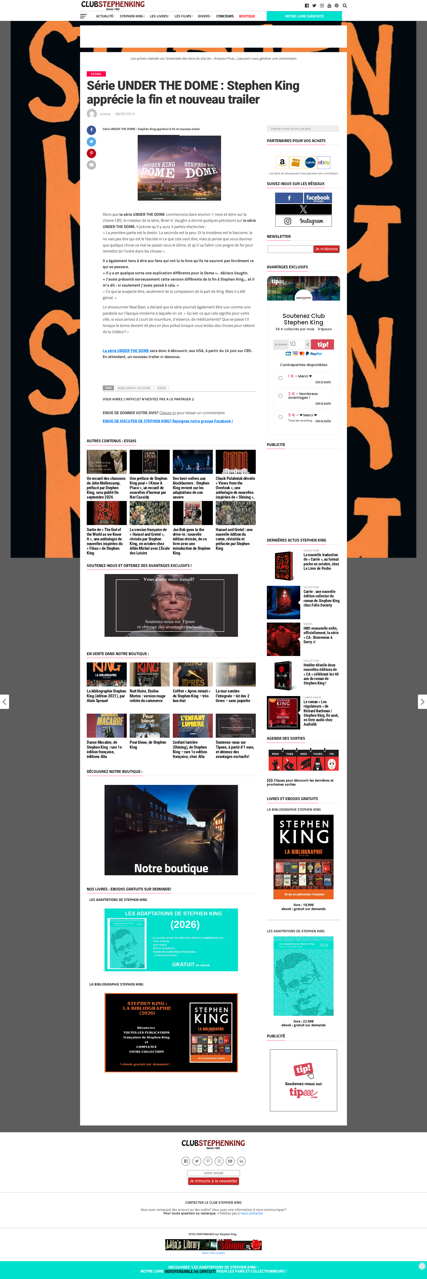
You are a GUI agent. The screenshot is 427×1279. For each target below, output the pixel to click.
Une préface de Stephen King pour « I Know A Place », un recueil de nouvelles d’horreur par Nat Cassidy (148, 488)
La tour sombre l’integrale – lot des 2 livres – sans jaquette (233, 695)
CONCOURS (225, 16)
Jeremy (105, 113)
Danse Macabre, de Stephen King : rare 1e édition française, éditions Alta (104, 749)
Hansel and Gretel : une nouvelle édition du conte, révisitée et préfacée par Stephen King (234, 539)
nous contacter (251, 1213)
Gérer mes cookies (213, 1252)
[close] (422, 1266)
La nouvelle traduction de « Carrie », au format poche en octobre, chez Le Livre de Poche (321, 561)
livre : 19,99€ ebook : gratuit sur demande (304, 906)
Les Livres (159, 16)
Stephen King (131, 16)
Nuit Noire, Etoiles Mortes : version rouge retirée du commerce (147, 695)
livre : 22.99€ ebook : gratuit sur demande (304, 1023)
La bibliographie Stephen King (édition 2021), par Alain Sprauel (106, 695)
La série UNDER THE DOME (126, 350)
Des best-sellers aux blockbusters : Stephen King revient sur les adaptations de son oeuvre (191, 488)
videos (161, 387)
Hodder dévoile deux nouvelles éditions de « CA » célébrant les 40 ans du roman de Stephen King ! (321, 674)
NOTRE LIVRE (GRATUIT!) (304, 16)
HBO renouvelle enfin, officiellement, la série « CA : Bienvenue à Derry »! (321, 635)
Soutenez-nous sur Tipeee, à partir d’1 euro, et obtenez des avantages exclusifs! (235, 749)
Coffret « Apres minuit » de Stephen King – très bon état (192, 695)
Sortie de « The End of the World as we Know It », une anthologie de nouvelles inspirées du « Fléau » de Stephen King (105, 541)
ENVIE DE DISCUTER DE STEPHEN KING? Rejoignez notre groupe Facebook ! (168, 421)
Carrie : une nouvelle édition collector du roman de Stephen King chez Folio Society (321, 598)
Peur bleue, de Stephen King (148, 744)
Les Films (183, 16)
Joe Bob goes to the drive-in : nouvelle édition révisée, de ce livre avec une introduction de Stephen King (191, 541)
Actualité (104, 16)
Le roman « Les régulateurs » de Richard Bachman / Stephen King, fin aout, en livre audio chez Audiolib (321, 713)
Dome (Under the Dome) (134, 387)
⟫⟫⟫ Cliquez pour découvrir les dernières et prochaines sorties (300, 782)
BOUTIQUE (247, 16)
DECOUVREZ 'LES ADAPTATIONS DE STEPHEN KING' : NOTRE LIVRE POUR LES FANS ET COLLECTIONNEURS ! (214, 1269)
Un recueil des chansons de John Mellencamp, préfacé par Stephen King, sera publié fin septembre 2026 (106, 488)
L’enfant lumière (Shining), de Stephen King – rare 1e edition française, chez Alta (190, 749)
